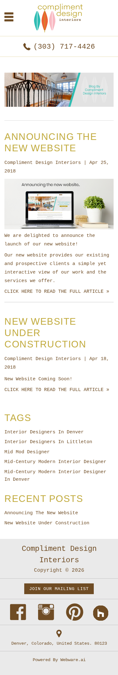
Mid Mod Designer (27, 452)
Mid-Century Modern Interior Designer (55, 462)
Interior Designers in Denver (44, 432)
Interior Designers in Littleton (48, 442)
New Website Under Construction (46, 523)
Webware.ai (73, 659)
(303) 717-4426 (64, 47)
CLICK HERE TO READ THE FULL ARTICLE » (56, 291)
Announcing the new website (41, 513)
